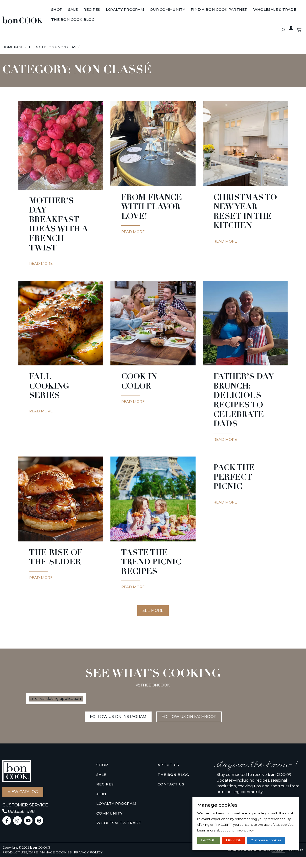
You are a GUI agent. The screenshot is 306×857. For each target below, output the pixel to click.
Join (101, 794)
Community (109, 813)
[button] (282, 30)
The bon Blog (40, 47)
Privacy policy (88, 852)
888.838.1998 (21, 811)
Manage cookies (56, 852)
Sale (101, 774)
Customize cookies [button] (266, 840)
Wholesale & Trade (118, 823)
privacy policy (243, 830)
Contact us (171, 784)
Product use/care (20, 852)
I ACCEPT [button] (208, 840)
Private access (290, 28)
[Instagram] (17, 820)
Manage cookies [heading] (217, 805)
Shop (102, 765)
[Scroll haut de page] (7, 47)
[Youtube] (28, 820)
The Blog (173, 774)
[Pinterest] (39, 820)
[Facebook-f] (6, 820)
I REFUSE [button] (233, 840)
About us (168, 765)
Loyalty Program (116, 803)
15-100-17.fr (295, 850)
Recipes (105, 784)
